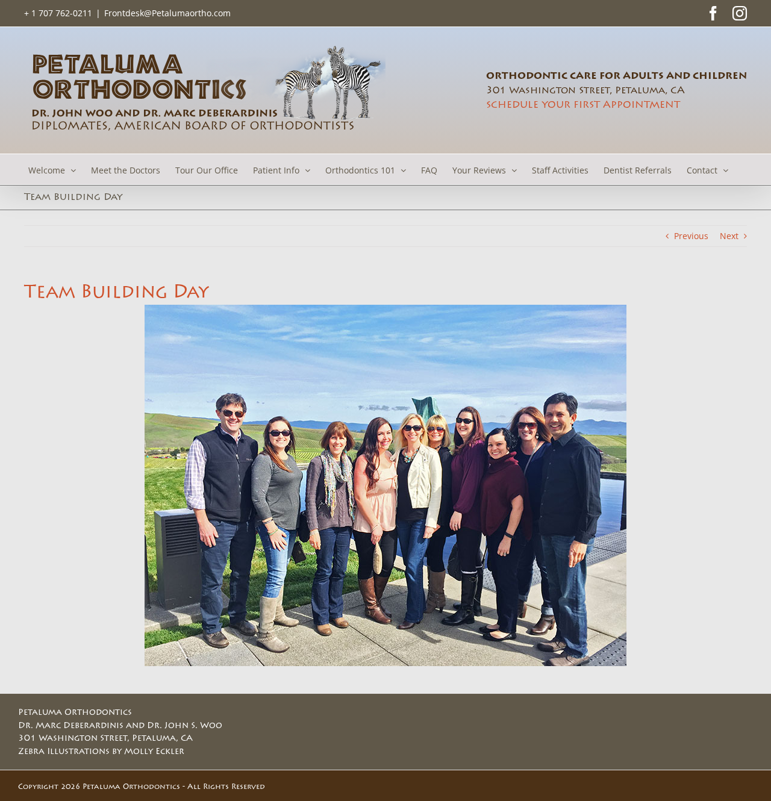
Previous (691, 236)
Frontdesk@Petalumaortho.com (167, 13)
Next (729, 236)
